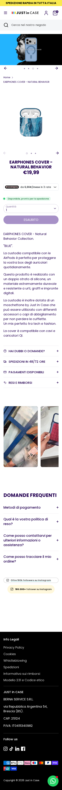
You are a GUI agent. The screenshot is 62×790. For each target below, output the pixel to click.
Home (6, 77)
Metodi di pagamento (22, 507)
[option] (31, 49)
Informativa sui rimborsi (21, 674)
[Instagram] (5, 749)
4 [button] (37, 68)
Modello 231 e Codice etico (23, 680)
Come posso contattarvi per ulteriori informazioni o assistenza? (27, 540)
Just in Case (32, 780)
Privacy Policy (13, 647)
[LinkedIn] (17, 749)
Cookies (9, 654)
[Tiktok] (11, 749)
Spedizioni (11, 667)
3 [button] (33, 68)
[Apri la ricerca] (6, 25)
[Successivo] (56, 68)
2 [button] (28, 68)
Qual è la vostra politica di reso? (25, 521)
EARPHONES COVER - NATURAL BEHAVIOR (26, 82)
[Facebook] (23, 749)
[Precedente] (5, 68)
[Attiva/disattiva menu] (4, 12)
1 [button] (24, 68)
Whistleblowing (15, 660)
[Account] (46, 12)
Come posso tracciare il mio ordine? (27, 559)
